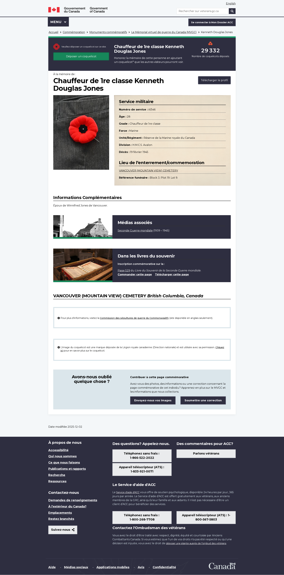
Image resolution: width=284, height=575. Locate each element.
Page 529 (124, 270)
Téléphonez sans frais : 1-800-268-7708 (142, 517)
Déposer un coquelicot (81, 56)
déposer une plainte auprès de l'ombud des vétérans (196, 543)
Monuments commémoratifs (108, 32)
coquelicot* (126, 62)
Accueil (53, 32)
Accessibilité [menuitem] (58, 450)
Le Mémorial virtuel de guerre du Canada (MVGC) (164, 32)
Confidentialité (164, 567)
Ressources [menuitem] (57, 481)
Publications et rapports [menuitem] (67, 469)
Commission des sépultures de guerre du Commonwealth (134, 318)
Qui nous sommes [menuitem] (62, 456)
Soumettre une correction (203, 400)
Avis (141, 567)
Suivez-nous (64, 531)
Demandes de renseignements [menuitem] (72, 500)
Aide (52, 567)
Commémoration (74, 32)
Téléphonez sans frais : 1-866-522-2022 (142, 456)
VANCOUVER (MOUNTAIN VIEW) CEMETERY (148, 170)
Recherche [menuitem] (56, 475)
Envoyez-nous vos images (152, 400)
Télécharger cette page (172, 274)
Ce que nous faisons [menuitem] (64, 462)
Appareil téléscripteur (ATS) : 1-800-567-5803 (206, 517)
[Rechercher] (232, 11)
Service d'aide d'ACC (127, 492)
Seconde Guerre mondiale (135, 230)
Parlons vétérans (206, 453)
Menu (59, 22)
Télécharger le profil (214, 80)
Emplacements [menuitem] (60, 513)
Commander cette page (135, 274)
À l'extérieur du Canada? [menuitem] (67, 506)
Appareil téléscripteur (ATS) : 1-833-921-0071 (142, 469)
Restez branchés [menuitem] (61, 519)
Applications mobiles (112, 567)
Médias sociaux (76, 567)
